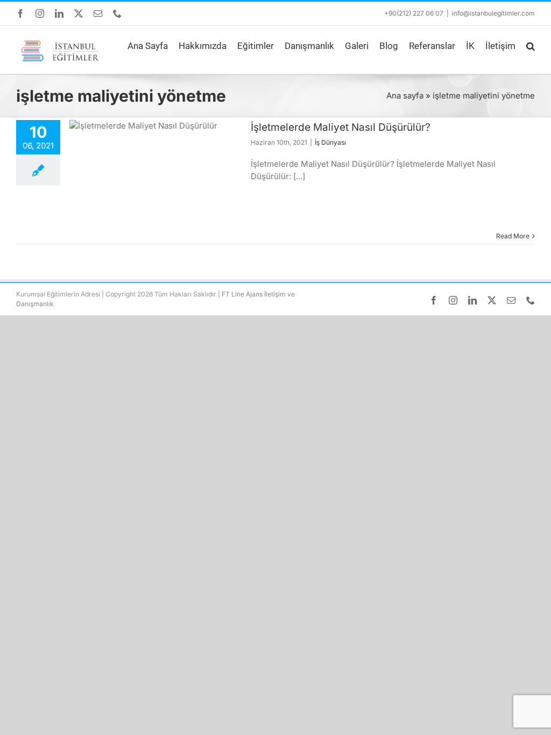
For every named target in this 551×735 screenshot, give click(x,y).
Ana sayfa (404, 95)
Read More (512, 236)
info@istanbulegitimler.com (493, 13)
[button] (530, 46)
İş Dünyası (330, 142)
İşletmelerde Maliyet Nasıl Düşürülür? (340, 127)
